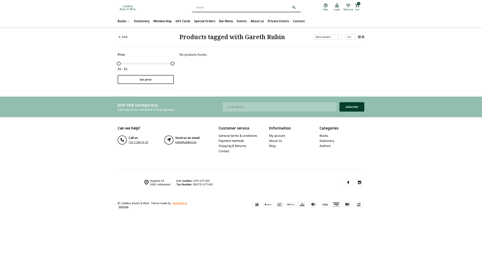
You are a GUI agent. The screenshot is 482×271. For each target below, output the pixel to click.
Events (242, 21)
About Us (275, 141)
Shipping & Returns (232, 146)
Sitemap (124, 207)
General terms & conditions (238, 136)
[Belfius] (291, 205)
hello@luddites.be (186, 142)
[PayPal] (268, 205)
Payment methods (231, 141)
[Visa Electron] (336, 205)
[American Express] (358, 205)
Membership (162, 21)
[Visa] (324, 205)
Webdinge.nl (179, 203)
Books (122, 21)
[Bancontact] (279, 205)
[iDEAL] (257, 205)
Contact (299, 21)
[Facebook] (348, 182)
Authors (325, 146)
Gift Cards (182, 21)
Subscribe (351, 107)
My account (277, 136)
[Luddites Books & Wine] (140, 7)
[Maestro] (347, 205)
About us (257, 21)
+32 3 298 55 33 (138, 142)
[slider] (118, 63)
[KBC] (302, 205)
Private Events (278, 21)
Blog (272, 146)
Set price (146, 79)
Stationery (142, 21)
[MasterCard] (313, 205)
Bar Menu (226, 21)
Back (125, 37)
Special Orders (204, 21)
